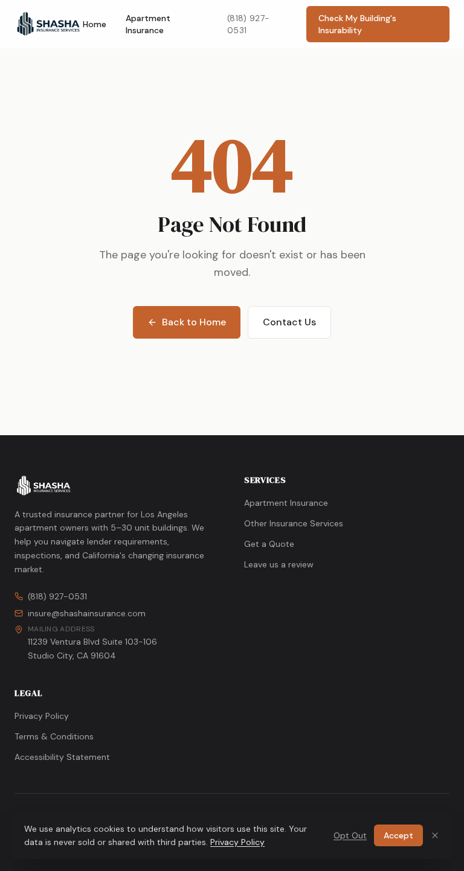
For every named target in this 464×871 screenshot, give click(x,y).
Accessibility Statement (62, 756)
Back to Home (194, 322)
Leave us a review (279, 564)
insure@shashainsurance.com (87, 613)
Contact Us (289, 322)
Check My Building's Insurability (357, 24)
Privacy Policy (41, 715)
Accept (398, 835)
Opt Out (350, 835)
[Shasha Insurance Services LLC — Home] (48, 24)
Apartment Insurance (148, 24)
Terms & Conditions (54, 736)
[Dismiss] (435, 835)
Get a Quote (269, 543)
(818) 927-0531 (248, 24)
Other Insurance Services (293, 523)
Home (94, 24)
